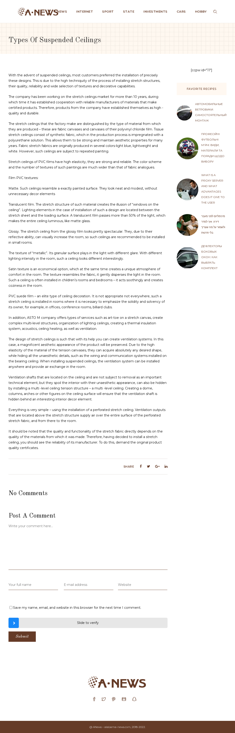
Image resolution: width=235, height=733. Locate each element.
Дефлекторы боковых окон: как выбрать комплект (211, 257)
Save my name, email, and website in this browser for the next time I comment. (77, 608)
